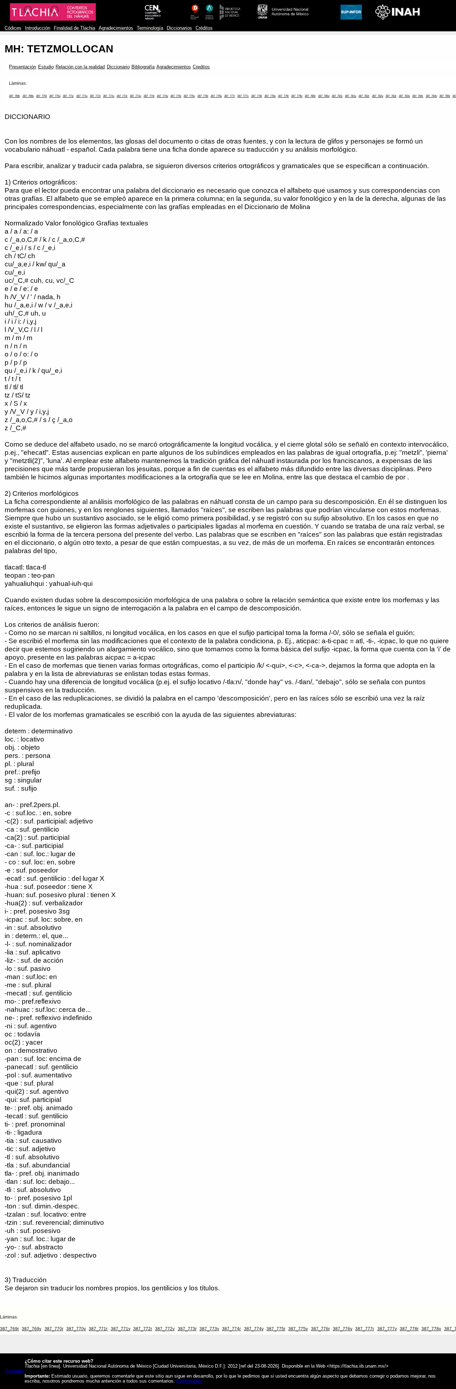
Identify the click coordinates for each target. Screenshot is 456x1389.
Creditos (201, 66)
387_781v (350, 96)
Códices (13, 28)
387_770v (55, 96)
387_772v (108, 96)
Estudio (46, 66)
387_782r (363, 96)
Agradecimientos (116, 28)
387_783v (404, 96)
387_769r (14, 96)
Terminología (150, 28)
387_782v (377, 96)
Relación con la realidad (80, 66)
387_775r (175, 96)
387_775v (189, 96)
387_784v (431, 96)
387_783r (391, 96)
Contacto (14, 1371)
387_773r (122, 96)
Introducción (37, 28)
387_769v (28, 96)
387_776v (216, 96)
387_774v (162, 96)
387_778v (270, 96)
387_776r (202, 96)
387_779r (283, 96)
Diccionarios (179, 28)
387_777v (243, 96)
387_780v (324, 96)
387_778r (256, 96)
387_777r (229, 96)
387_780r (310, 96)
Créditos (204, 28)
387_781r (337, 96)
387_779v (296, 96)
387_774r (149, 96)
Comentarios (189, 1381)
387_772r (95, 96)
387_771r (68, 96)
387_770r (41, 96)
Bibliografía (143, 66)
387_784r (417, 96)
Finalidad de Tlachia (74, 28)
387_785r (444, 96)
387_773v (135, 96)
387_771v (82, 96)
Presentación (22, 66)
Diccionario (118, 66)
